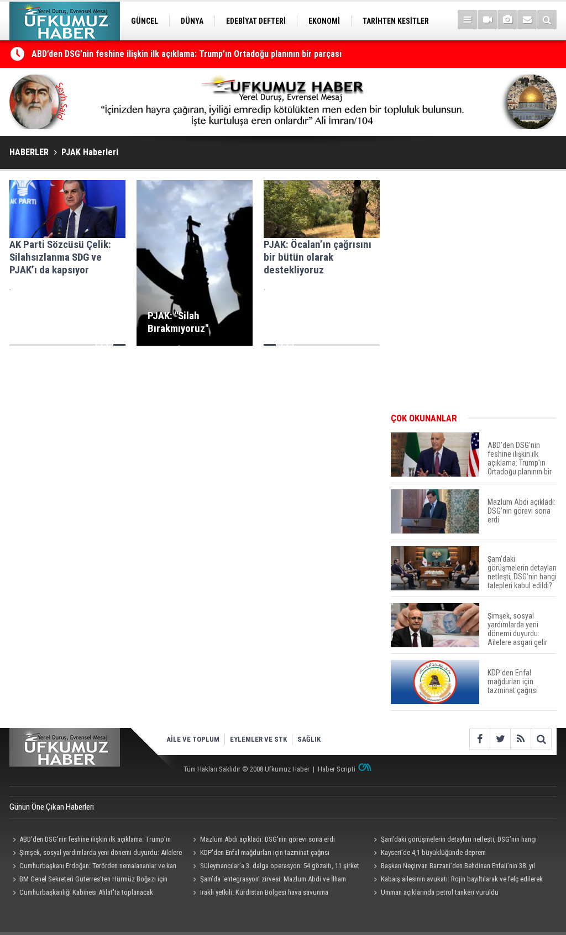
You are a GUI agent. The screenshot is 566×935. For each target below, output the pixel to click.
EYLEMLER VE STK (258, 739)
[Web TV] (487, 19)
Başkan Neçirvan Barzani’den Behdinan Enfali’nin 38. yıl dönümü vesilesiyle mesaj (452, 867)
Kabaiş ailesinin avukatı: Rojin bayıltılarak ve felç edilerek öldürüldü (456, 880)
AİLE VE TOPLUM (192, 739)
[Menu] (467, 19)
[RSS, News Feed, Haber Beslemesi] (520, 738)
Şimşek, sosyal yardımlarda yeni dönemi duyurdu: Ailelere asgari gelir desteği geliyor (95, 853)
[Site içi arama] (547, 19)
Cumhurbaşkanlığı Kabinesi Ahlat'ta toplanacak (86, 892)
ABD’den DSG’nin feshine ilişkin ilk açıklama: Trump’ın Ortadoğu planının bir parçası (187, 54)
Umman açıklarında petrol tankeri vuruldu (440, 892)
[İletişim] (527, 19)
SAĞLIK (309, 739)
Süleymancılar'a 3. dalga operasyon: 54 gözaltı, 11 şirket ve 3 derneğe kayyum (274, 867)
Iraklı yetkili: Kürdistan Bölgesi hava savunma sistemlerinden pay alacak (259, 893)
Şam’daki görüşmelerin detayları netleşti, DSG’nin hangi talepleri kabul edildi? (453, 840)
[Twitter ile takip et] (500, 738)
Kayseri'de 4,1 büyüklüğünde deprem (433, 852)
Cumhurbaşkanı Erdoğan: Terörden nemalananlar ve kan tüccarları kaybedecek (92, 867)
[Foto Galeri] (507, 19)
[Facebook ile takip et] (479, 738)
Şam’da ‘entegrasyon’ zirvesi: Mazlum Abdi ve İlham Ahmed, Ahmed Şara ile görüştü (268, 880)
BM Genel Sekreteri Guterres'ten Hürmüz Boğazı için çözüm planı (88, 880)
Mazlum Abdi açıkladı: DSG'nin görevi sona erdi (267, 839)
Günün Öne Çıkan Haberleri (51, 807)
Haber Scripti (336, 769)
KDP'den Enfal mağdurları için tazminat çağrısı (264, 852)
